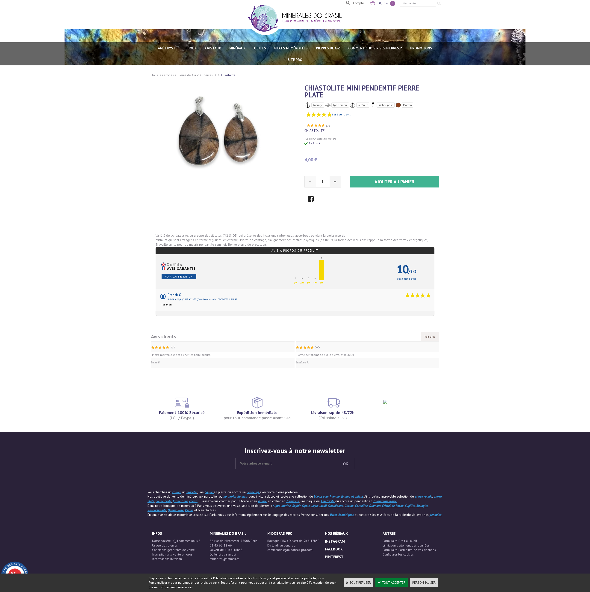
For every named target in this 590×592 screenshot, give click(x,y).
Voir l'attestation (179, 276)
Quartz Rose (176, 510)
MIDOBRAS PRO (279, 533)
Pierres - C (210, 75)
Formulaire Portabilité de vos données (409, 550)
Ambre (262, 501)
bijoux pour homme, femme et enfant (338, 496)
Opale (306, 506)
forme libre (180, 501)
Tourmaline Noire (385, 501)
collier (176, 492)
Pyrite (189, 510)
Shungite (422, 506)
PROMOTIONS (421, 48)
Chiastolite (228, 75)
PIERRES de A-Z (328, 48)
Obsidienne (335, 506)
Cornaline (361, 506)
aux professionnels (236, 496)
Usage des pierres (165, 545)
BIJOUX (191, 48)
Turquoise (292, 501)
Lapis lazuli (319, 506)
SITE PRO (295, 59)
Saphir (296, 506)
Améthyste (328, 501)
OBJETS (260, 48)
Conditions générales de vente (173, 550)
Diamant (375, 506)
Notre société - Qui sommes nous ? (176, 541)
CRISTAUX (213, 48)
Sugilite (410, 506)
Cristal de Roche (393, 506)
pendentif (253, 492)
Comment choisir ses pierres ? (375, 48)
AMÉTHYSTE (167, 48)
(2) (328, 126)
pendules (436, 515)
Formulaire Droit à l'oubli (400, 541)
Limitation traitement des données (406, 545)
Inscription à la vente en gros (172, 554)
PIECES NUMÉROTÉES (291, 48)
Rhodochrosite (157, 510)
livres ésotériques (342, 515)
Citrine (349, 506)
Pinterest (334, 556)
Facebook (334, 549)
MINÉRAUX (237, 48)
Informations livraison (167, 559)
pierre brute (163, 501)
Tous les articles (162, 75)
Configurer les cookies (398, 554)
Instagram (335, 541)
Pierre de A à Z (188, 75)
